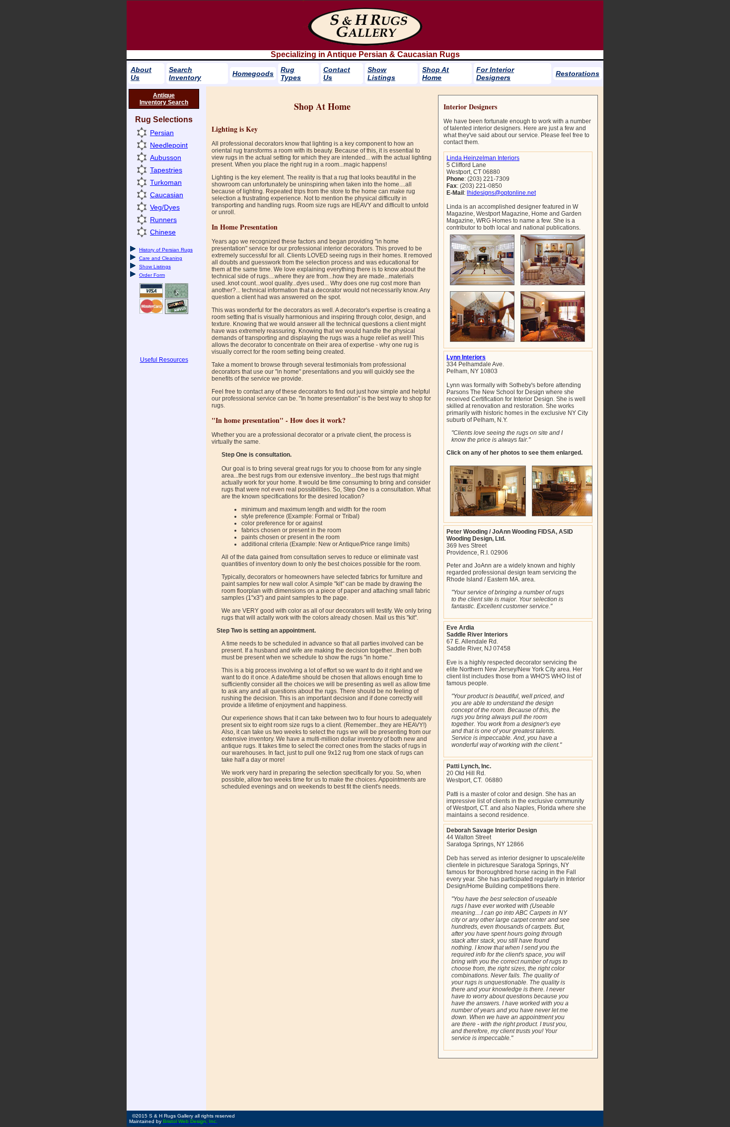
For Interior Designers (495, 73)
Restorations (577, 74)
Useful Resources (164, 359)
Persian (162, 133)
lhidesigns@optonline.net (501, 192)
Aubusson (165, 157)
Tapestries (166, 170)
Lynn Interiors (466, 357)
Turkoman (166, 182)
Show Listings (381, 73)
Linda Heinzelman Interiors (482, 158)
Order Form (152, 275)
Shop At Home (435, 73)
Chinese (163, 232)
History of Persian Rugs (166, 249)
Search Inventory (185, 73)
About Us (141, 73)
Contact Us (336, 73)
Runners (163, 220)
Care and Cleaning (160, 258)
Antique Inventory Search (164, 99)
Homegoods (253, 74)
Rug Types (291, 73)
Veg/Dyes (165, 207)
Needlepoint (169, 145)
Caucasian (166, 195)
